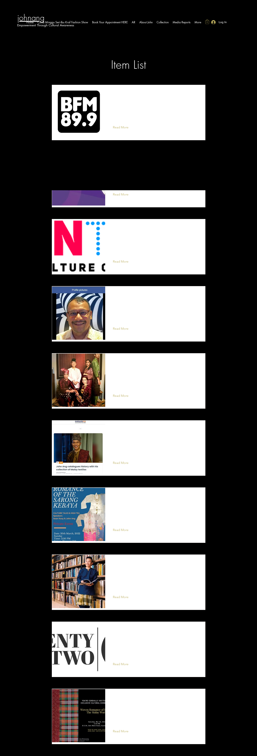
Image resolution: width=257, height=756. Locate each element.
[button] (207, 21)
